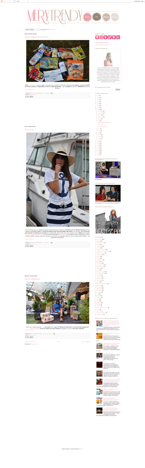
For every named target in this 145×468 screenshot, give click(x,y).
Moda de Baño (99, 266)
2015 (98, 147)
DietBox (98, 295)
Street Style (32, 244)
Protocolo (98, 302)
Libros (97, 299)
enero (99, 138)
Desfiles (98, 241)
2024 (98, 99)
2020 (98, 107)
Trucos (98, 309)
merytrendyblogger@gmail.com (102, 44)
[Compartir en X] (29, 97)
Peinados (98, 292)
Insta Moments (99, 314)
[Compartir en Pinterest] (32, 97)
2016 (98, 145)
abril (99, 132)
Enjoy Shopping (35, 328)
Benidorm (98, 285)
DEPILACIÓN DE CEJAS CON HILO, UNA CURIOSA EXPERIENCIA (111, 344)
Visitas (97, 282)
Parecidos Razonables (101, 283)
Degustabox (32, 94)
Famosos (98, 297)
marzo (99, 134)
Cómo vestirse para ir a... (102, 307)
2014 (98, 149)
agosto (99, 119)
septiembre (100, 117)
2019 (98, 109)
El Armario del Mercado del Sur (34, 234)
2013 (98, 151)
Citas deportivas (100, 265)
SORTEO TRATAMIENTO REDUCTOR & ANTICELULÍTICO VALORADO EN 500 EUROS (110, 399)
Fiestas (98, 258)
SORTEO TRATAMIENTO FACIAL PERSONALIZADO (110, 390)
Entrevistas (98, 287)
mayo (99, 130)
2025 (98, 97)
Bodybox (98, 304)
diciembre (100, 111)
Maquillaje (98, 278)
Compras (98, 275)
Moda (97, 300)
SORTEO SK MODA (107, 353)
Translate (53, 29)
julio (99, 120)
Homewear (98, 290)
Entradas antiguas (85, 341)
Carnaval (98, 306)
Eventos (98, 247)
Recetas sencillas (100, 271)
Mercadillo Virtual (100, 273)
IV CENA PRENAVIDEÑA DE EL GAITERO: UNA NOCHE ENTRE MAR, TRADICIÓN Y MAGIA (110, 409)
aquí (43, 327)
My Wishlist (99, 263)
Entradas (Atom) (35, 344)
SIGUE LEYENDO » (29, 89)
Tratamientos (99, 259)
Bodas (97, 261)
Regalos (98, 268)
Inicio (58, 341)
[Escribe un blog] (28, 97)
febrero (99, 136)
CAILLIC (105, 362)
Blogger (81, 449)
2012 (98, 153)
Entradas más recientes (30, 341)
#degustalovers (32, 85)
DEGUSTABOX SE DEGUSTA (37, 37)
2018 (98, 141)
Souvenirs (98, 311)
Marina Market (62, 234)
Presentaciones (33, 335)
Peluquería (98, 280)
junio (99, 129)
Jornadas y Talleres (100, 249)
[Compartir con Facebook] (31, 97)
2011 (98, 154)
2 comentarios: (46, 93)
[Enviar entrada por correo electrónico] (51, 93)
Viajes (97, 270)
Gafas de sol (99, 254)
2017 (98, 143)
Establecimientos (100, 253)
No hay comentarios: (47, 333)
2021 (98, 105)
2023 (98, 101)
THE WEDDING (106, 371)
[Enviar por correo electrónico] (26, 97)
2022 (98, 103)
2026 (98, 95)
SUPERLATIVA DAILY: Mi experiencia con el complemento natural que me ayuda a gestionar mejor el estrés (111, 380)
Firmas (98, 244)
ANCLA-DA (29, 129)
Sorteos (98, 256)
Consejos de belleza (101, 312)
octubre (100, 115)
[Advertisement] (57, 112)
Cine (97, 294)
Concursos (98, 276)
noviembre (100, 113)
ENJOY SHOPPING (32, 279)
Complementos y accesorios (102, 251)
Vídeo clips (98, 288)
